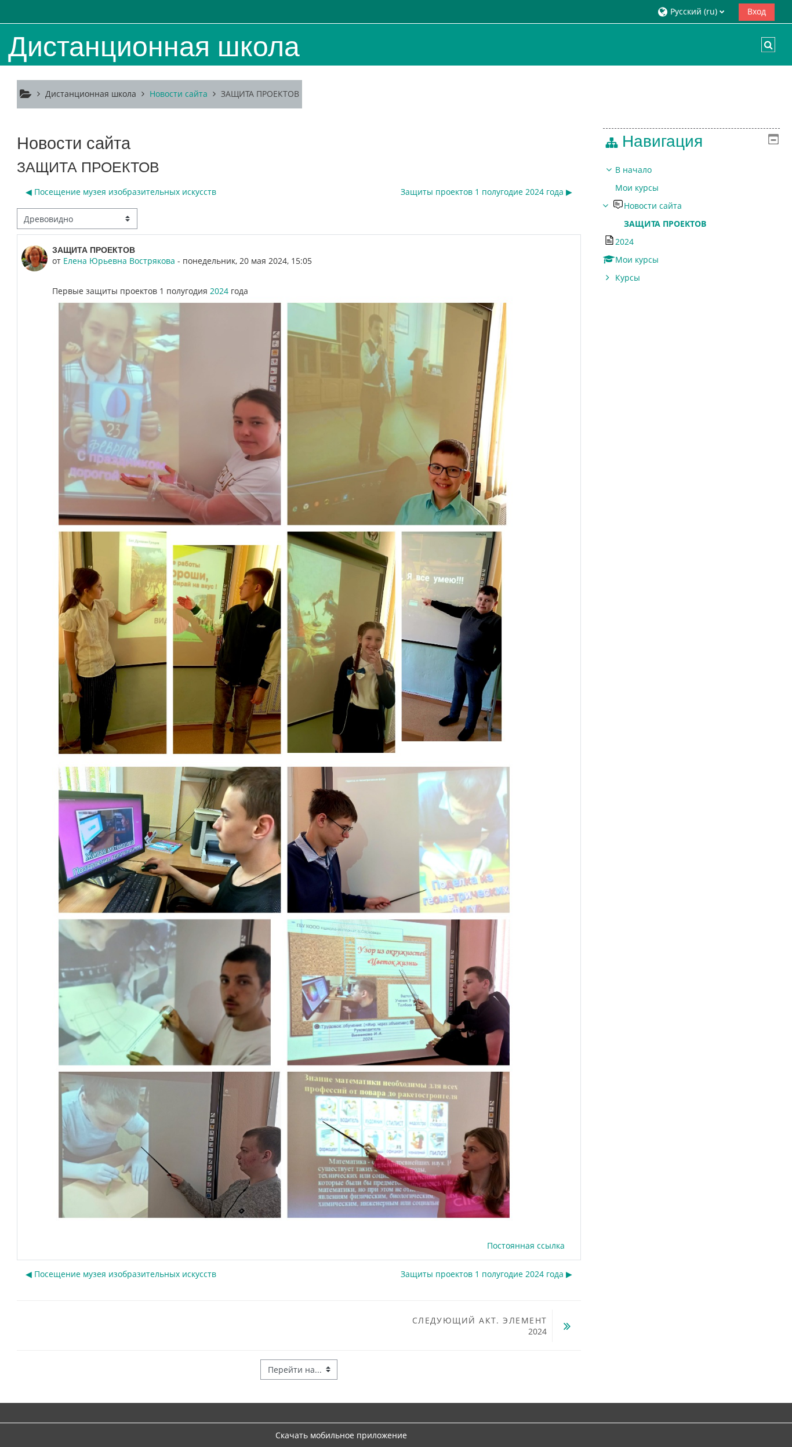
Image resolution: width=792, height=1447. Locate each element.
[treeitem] (691, 224)
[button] (694, 11)
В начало (633, 169)
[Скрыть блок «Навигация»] (773, 139)
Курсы (627, 277)
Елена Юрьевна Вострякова (119, 260)
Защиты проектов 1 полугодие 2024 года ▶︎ (486, 191)
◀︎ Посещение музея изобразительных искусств (121, 191)
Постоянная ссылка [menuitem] (526, 1245)
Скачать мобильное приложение (341, 1435)
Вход (756, 11)
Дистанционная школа (90, 93)
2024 (219, 290)
